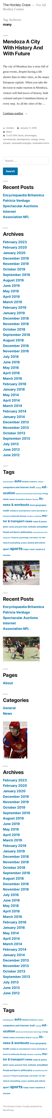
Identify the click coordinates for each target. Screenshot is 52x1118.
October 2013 (14, 433)
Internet (9, 212)
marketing (37, 516)
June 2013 (11, 449)
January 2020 (14, 253)
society (24, 543)
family (6, 499)
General (9, 708)
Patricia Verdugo (16, 201)
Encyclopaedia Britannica (23, 195)
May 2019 (11, 291)
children (40, 482)
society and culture (36, 543)
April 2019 (11, 297)
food (32, 505)
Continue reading (15, 113)
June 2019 (11, 286)
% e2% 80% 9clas (14, 135)
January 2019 (14, 313)
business (33, 482)
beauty (25, 481)
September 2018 (16, 335)
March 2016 (12, 378)
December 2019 (16, 258)
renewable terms (40, 143)
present (7, 143)
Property (14, 538)
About (8, 683)
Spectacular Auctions (20, 206)
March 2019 (12, 302)
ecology (38, 488)
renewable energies (21, 143)
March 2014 (12, 406)
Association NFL (16, 217)
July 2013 (11, 444)
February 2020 (15, 247)
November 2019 (16, 264)
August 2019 (13, 280)
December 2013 (16, 422)
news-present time (18, 527)
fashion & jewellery (17, 499)
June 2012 (11, 455)
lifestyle (23, 516)
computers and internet (16, 487)
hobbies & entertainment (20, 511)
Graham (10, 128)
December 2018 (16, 318)
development (23, 139)
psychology (24, 538)
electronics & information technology (28, 494)
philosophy (26, 532)
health (6, 510)
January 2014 (14, 417)
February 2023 (15, 242)
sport (6, 549)
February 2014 (14, 411)
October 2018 (14, 329)
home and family (38, 511)
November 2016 (16, 351)
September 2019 (16, 275)
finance (29, 499)
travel (32, 549)
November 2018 (16, 324)
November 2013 (16, 428)
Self (40, 538)
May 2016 (11, 368)
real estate (33, 538)
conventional (9, 139)
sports (16, 548)
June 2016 (11, 362)
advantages (30, 135)
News (9, 131)
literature (30, 516)
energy (34, 139)
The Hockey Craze (16, 5)
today (26, 549)
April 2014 (11, 400)
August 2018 (13, 340)
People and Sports (11, 532)
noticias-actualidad (38, 526)
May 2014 (11, 395)
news (28, 521)
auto (18, 481)
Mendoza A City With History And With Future (23, 48)
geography (40, 505)
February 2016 (14, 384)
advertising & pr (8, 482)
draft (32, 487)
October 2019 (14, 269)
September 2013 (16, 438)
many (41, 139)
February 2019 (14, 307)
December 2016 (16, 346)
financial (35, 499)
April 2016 (11, 373)
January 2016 (14, 389)
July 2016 (11, 357)
